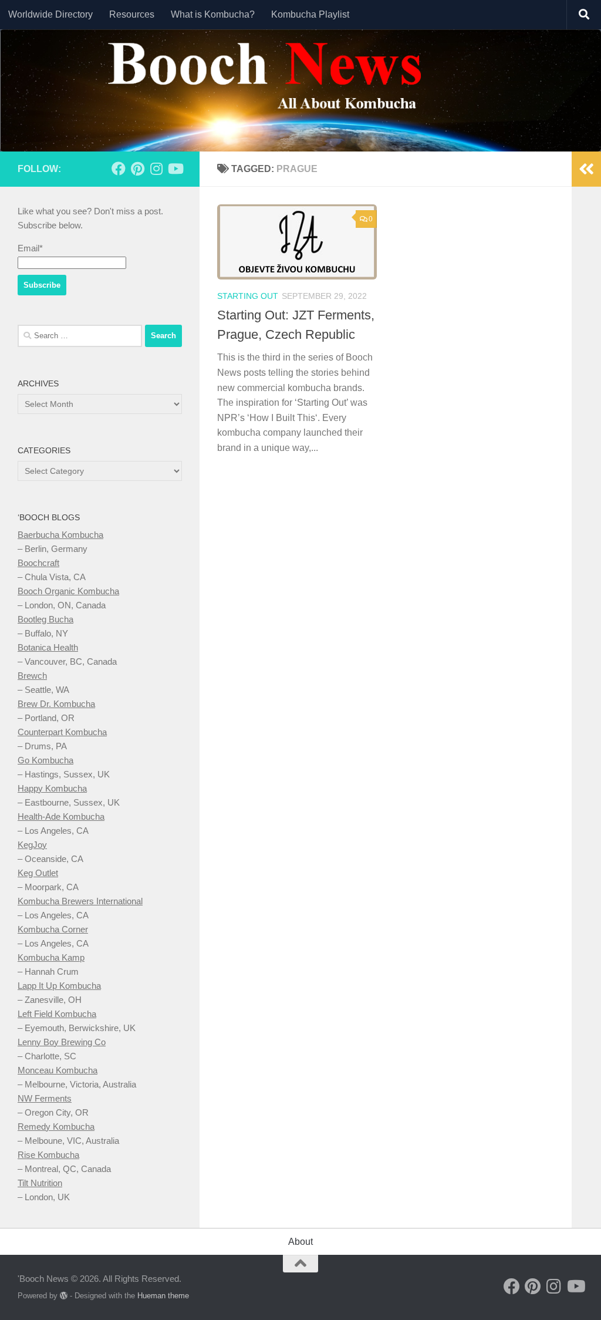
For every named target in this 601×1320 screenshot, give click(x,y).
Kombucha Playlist (310, 14)
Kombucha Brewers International (80, 901)
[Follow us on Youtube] (175, 168)
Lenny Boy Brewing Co (62, 1042)
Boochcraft (38, 563)
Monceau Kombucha (57, 1070)
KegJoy (32, 845)
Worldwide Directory (50, 14)
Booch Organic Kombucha (68, 591)
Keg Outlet (38, 873)
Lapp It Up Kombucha (59, 986)
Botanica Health (48, 647)
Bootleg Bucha (45, 619)
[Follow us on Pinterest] (137, 168)
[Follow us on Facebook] (119, 168)
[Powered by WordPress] (63, 1295)
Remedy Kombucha (56, 1127)
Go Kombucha (45, 760)
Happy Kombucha (52, 788)
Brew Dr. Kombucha (56, 704)
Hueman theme (163, 1295)
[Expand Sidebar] (586, 169)
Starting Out (247, 296)
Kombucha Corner (53, 929)
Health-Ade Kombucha (61, 816)
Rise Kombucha (48, 1155)
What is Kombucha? (213, 14)
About (300, 1242)
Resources (131, 14)
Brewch (32, 676)
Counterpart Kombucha (62, 732)
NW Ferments (45, 1098)
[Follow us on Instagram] (156, 168)
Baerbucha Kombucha (60, 535)
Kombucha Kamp (51, 957)
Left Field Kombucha (57, 1014)
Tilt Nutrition (40, 1183)
